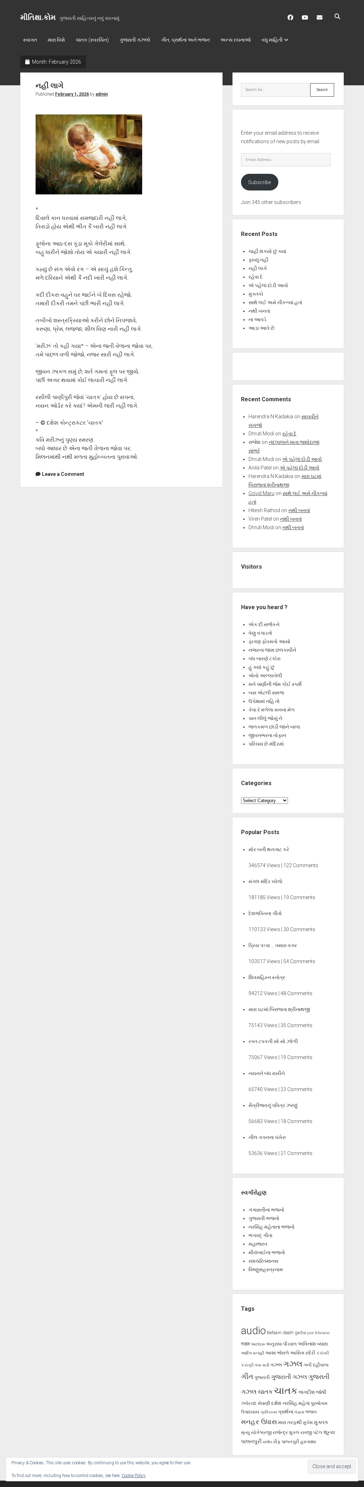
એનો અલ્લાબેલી (265, 675)
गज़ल (245, 1344)
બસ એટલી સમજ (266, 693)
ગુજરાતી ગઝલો (134, 40)
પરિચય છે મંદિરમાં (266, 744)
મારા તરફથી (290, 1422)
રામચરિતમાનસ (263, 1261)
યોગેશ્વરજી (261, 1432)
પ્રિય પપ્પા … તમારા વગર (272, 945)
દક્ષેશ (276, 1403)
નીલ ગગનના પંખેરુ (267, 1137)
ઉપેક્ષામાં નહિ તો (264, 701)
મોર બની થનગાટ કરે (268, 849)
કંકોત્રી (247, 1365)
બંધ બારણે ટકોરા (264, 658)
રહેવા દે (255, 277)
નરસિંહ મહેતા (296, 1403)
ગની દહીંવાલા (316, 1365)
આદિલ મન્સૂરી (252, 1353)
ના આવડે (257, 319)
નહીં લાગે (49, 85)
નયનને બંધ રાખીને (266, 1073)
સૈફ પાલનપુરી (286, 1441)
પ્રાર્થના (285, 1411)
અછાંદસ (258, 1344)
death (288, 1332)
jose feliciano (318, 1333)
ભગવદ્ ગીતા (260, 1235)
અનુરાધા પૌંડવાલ (281, 1344)
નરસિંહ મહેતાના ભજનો (271, 1227)
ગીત (247, 1376)
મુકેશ (308, 1422)
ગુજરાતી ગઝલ (289, 1376)
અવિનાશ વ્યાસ (313, 1344)
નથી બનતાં (259, 311)
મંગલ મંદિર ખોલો (265, 881)
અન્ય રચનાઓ (235, 40)
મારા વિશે (56, 40)
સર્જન (267, 1442)
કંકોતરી (322, 1353)
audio (253, 1331)
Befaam (274, 1332)
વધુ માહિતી (272, 40)
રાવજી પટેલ (311, 1432)
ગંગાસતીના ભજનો (266, 1210)
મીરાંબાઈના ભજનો (266, 1252)
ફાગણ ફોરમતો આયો (269, 641)
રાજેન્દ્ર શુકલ (286, 1432)
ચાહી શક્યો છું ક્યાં (267, 251)
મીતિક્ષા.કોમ (38, 17)
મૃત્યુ (245, 1432)
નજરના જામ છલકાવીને (272, 650)
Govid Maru (261, 493)
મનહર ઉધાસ (259, 1422)
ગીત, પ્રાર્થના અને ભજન (185, 40)
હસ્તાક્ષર (308, 1441)
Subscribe (259, 182)
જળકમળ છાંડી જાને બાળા (274, 727)
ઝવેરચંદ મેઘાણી (255, 1403)
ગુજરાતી (262, 1377)
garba (300, 1332)
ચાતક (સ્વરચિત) (92, 40)
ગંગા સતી (262, 1365)
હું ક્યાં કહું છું (261, 667)
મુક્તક (321, 1422)
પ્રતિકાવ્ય (269, 1412)
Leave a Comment (63, 474)
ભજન (311, 1411)
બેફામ (299, 1412)
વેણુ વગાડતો (260, 633)
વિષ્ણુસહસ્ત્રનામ (265, 1269)
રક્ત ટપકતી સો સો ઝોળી (273, 1041)
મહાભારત (257, 1244)
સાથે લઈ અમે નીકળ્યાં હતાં (275, 302)
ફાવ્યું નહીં (258, 260)
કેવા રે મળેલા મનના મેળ (271, 710)
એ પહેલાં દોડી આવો (268, 285)
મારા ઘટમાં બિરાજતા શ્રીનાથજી (279, 1009)
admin (102, 94)
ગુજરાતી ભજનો (263, 1218)
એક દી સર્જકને (263, 624)
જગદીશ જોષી (312, 1392)
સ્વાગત (30, 40)
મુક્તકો (255, 294)
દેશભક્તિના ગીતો (265, 913)
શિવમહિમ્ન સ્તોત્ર (266, 977)
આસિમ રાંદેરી (302, 1353)
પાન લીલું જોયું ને (265, 718)
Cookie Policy (134, 1475)
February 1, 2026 (72, 94)
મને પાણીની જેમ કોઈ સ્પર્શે (275, 684)
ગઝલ (276, 1365)
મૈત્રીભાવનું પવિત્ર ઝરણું (273, 1105)
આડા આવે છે (261, 328)
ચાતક (265, 1391)
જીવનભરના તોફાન (267, 735)
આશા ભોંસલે (277, 1353)
